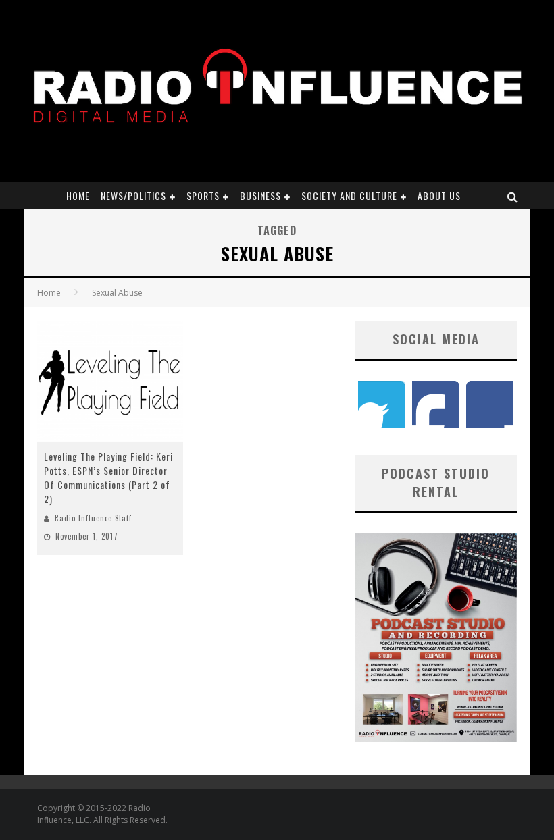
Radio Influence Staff (93, 518)
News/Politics (133, 195)
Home (78, 195)
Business (260, 195)
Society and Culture (349, 195)
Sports (203, 195)
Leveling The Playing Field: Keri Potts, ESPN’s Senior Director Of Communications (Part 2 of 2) (108, 477)
